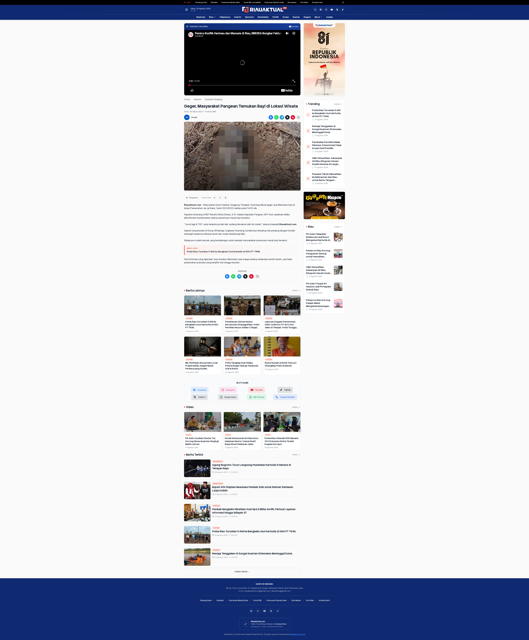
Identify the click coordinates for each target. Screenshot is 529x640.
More (317, 17)
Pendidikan (263, 17)
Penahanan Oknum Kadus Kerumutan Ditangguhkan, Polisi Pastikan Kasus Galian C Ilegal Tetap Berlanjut (242, 326)
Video (188, 435)
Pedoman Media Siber (230, 2)
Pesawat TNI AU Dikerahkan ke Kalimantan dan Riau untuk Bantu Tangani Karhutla (326, 179)
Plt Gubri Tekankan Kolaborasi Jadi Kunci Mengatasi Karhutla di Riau (318, 239)
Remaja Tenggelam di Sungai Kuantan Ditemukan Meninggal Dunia (252, 553)
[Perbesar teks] (225, 197)
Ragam (307, 17)
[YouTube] (264, 610)
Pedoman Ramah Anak (274, 2)
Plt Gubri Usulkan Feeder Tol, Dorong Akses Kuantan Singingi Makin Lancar (202, 441)
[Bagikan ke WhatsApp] (276, 117)
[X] (271, 610)
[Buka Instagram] (326, 9)
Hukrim (237, 17)
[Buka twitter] (337, 9)
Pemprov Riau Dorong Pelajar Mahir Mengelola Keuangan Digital (318, 305)
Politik (275, 17)
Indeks (329, 17)
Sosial (286, 17)
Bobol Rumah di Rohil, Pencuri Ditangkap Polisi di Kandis (280, 364)
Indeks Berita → (242, 571)
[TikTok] (277, 610)
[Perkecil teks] (214, 197)
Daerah (296, 17)
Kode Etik (257, 600)
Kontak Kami (317, 2)
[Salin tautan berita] (298, 117)
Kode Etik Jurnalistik (252, 2)
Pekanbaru (225, 17)
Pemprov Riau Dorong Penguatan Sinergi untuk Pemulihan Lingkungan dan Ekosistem (318, 256)
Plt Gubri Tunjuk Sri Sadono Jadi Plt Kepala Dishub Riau (318, 286)
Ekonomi (249, 17)
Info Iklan (304, 2)
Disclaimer (292, 2)
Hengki (194, 117)
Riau (211, 17)
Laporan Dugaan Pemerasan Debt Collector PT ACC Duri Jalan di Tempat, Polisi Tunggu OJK (281, 326)
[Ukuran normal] (220, 197)
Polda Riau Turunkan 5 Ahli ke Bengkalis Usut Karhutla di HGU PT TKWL (223, 251)
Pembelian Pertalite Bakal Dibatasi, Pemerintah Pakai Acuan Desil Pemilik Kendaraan (326, 147)
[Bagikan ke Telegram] (282, 117)
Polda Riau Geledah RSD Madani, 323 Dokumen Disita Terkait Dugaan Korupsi (281, 441)
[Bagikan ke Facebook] (271, 117)
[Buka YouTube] (332, 9)
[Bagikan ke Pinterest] (293, 117)
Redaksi (214, 2)
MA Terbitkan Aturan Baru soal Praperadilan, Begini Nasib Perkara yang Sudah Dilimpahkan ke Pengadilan (201, 367)
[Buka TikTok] (343, 9)
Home (187, 99)
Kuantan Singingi (213, 99)
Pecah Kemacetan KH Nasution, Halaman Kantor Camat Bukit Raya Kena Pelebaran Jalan (242, 441)
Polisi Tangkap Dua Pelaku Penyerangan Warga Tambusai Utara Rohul (241, 365)
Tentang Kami (201, 2)
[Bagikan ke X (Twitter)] (287, 117)
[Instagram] (257, 610)
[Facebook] (321, 9)
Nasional (200, 17)
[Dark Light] (343, 2)
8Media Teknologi (298, 634)
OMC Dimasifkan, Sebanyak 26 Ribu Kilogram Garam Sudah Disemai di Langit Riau (327, 163)
